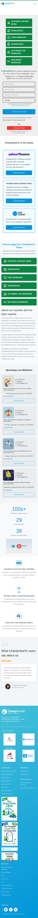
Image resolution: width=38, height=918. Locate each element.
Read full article (19, 173)
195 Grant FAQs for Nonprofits (7, 868)
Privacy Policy (25, 105)
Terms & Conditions (15, 105)
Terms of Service (17, 120)
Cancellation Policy (6, 885)
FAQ (2, 882)
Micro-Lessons (5, 784)
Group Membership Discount (26, 783)
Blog (2, 875)
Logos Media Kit (6, 895)
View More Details (19, 400)
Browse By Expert (6, 790)
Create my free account (19, 111)
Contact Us (4, 879)
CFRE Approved (6, 781)
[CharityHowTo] (8, 3)
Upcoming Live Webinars (8, 771)
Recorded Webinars (7, 774)
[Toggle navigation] (34, 4)
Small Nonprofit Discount (27, 788)
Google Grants (24, 774)
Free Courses (5, 777)
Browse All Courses (7, 793)
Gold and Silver (24, 771)
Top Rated (4, 787)
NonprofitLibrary (6, 872)
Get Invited (8, 849)
